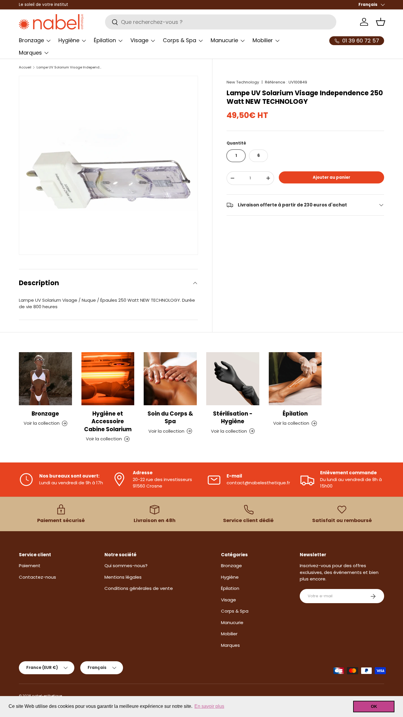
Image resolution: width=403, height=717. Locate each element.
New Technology (243, 82)
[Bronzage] (45, 378)
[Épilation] (295, 378)
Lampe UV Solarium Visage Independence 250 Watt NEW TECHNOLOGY (70, 67)
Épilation (105, 40)
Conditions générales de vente (138, 588)
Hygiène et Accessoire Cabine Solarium (108, 421)
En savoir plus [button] (209, 706)
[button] (380, 21)
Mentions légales (123, 577)
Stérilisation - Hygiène (233, 417)
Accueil (25, 67)
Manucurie (224, 40)
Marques (30, 52)
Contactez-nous (37, 577)
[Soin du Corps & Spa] (170, 378)
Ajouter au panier (331, 177)
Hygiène (68, 40)
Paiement (29, 566)
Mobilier (263, 40)
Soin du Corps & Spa (170, 417)
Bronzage (31, 40)
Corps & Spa (179, 40)
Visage (139, 40)
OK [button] (374, 706)
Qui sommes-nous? (126, 566)
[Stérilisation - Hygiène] (232, 378)
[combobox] (220, 21)
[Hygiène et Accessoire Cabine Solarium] (108, 378)
